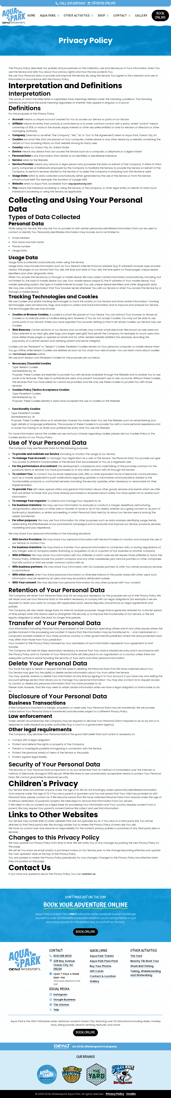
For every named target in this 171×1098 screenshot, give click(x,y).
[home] (13, 15)
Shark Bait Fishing (142, 966)
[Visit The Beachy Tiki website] (71, 1074)
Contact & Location (103, 976)
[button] (50, 15)
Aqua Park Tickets (102, 956)
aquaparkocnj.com (80, 183)
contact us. (89, 874)
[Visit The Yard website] (96, 1074)
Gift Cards (97, 971)
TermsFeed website (24, 354)
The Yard (136, 956)
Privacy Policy (115, 1094)
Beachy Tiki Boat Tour (144, 961)
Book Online (160, 15)
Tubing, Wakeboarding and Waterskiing (145, 973)
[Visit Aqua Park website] (47, 1074)
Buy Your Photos (100, 966)
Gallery (141, 15)
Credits (131, 1094)
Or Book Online (104, 3)
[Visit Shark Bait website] (123, 1074)
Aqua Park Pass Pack (104, 961)
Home (31, 15)
